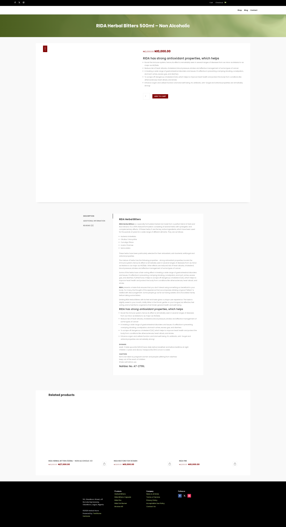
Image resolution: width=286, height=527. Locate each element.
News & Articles (152, 494)
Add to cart (160, 96)
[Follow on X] (19, 2)
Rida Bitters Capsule (123, 497)
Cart (211, 3)
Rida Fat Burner (121, 503)
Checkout (219, 3)
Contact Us (151, 506)
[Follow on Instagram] (23, 2)
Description (88, 216)
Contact (253, 10)
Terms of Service (153, 497)
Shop (240, 10)
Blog (246, 10)
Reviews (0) (88, 225)
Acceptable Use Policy (155, 503)
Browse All (119, 506)
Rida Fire (118, 500)
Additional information (94, 221)
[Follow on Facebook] (15, 2)
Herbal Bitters (120, 494)
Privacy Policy (151, 500)
